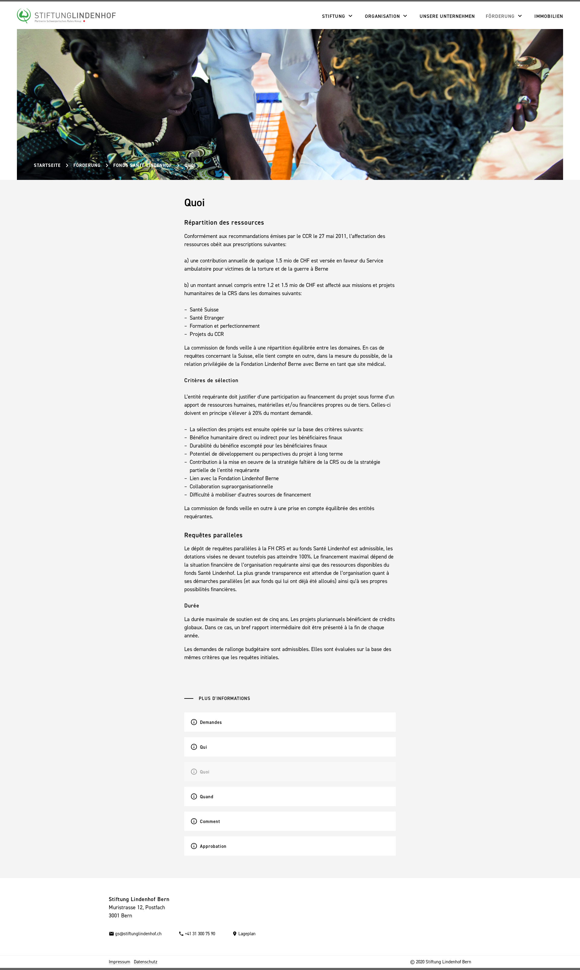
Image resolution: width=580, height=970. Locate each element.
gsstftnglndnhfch (138, 933)
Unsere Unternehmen (447, 16)
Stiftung (333, 16)
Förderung (500, 16)
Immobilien (548, 16)
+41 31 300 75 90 (200, 933)
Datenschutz (145, 962)
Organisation (382, 16)
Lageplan (247, 933)
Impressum (119, 962)
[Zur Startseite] (66, 16)
